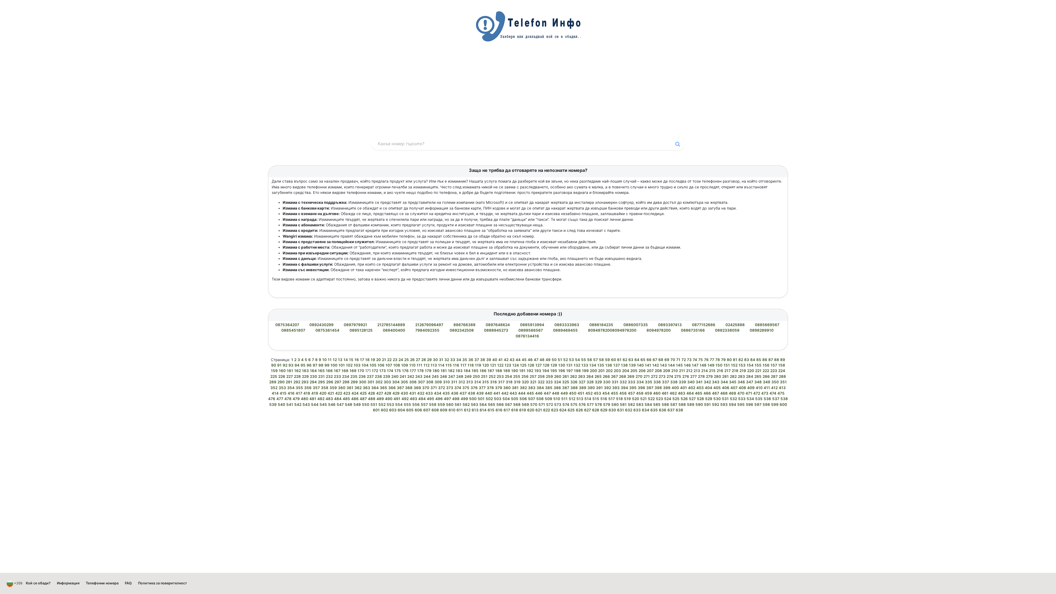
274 (670, 376)
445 (530, 393)
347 (749, 382)
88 (776, 360)
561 (458, 404)
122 (500, 365)
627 (587, 410)
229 (305, 376)
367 (400, 388)
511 (564, 399)
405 (717, 388)
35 (464, 360)
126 (531, 365)
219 (742, 371)
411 (767, 388)
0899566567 (531, 330)
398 (658, 388)
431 (412, 393)
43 (512, 360)
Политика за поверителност (162, 583)
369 (417, 388)
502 (489, 399)
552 (382, 404)
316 (493, 382)
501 (481, 399)
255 (516, 376)
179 (428, 371)
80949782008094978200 (612, 330)
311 (454, 382)
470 (740, 393)
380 (507, 388)
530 (717, 399)
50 (554, 360)
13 (340, 360)
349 (766, 382)
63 (630, 360)
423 (346, 393)
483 (329, 399)
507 (531, 399)
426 (371, 393)
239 (386, 376)
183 (459, 371)
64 (636, 360)
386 (557, 388)
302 (379, 382)
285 (757, 376)
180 (436, 371)
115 (449, 365)
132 (577, 365)
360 (341, 388)
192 (530, 371)
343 (715, 382)
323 (549, 382)
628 (595, 410)
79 (723, 360)
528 (700, 399)
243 (418, 376)
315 (485, 382)
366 (392, 388)
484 (338, 399)
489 (380, 399)
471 (749, 393)
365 (383, 388)
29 (429, 360)
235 (354, 376)
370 (425, 388)
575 (574, 404)
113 (434, 365)
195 (553, 371)
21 (384, 360)
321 (533, 382)
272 (654, 376)
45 (524, 360)
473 (764, 393)
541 (289, 404)
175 (397, 371)
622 (546, 410)
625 (571, 410)
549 (357, 404)
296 (329, 382)
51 (560, 360)
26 (412, 360)
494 (422, 399)
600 (783, 404)
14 (345, 360)
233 (337, 376)
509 (548, 399)
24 (400, 360)
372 (441, 388)
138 (624, 365)
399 (666, 388)
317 (501, 382)
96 (309, 365)
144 (671, 365)
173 (382, 371)
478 (288, 399)
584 (648, 404)
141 (648, 365)
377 (482, 388)
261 (565, 376)
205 (633, 371)
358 (324, 388)
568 (517, 404)
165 (321, 371)
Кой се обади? (38, 583)
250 (476, 376)
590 (699, 404)
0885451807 (293, 330)
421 (331, 393)
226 (281, 376)
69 (666, 360)
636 (662, 410)
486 (355, 399)
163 (305, 371)
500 (473, 399)
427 (379, 393)
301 (370, 382)
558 (432, 404)
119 (478, 365)
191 (522, 371)
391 (599, 388)
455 (614, 393)
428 (387, 393)
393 (616, 388)
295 (321, 382)
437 (463, 393)
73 (689, 360)
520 (635, 399)
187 (491, 371)
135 (600, 365)
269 (630, 376)
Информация (68, 583)
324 (557, 382)
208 (658, 371)
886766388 (464, 325)
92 (285, 365)
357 (316, 388)
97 (315, 365)
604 (401, 410)
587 (673, 404)
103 (357, 365)
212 (689, 371)
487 (363, 399)
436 (454, 393)
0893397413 (670, 325)
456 (623, 393)
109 (404, 365)
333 (631, 382)
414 (275, 393)
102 (349, 365)
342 (707, 382)
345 (732, 382)
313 (469, 382)
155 (758, 365)
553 (390, 404)
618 (514, 410)
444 (522, 393)
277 (693, 376)
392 (607, 388)
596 (749, 404)
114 (441, 365)
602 (384, 410)
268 (622, 376)
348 (758, 382)
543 (306, 404)
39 (488, 360)
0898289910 (762, 330)
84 (752, 360)
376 (474, 388)
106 (381, 365)
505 (514, 399)
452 (589, 393)
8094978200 (659, 330)
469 (732, 393)
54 (577, 360)
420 (322, 393)
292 (296, 382)
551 (373, 404)
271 (647, 376)
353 (282, 388)
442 (504, 393)
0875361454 (327, 330)
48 (542, 360)
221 (758, 371)
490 (388, 399)
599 (775, 404)
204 (625, 371)
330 (606, 382)
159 (274, 371)
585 (657, 404)
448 (555, 393)
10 (324, 360)
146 (687, 365)
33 (452, 360)
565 (491, 404)
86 (764, 360)
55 (583, 360)
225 (273, 376)
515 (595, 399)
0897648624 (498, 325)
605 (410, 410)
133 (584, 365)
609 (443, 410)
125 (523, 365)
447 (547, 393)
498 (456, 399)
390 (591, 388)
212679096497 (429, 325)
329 (598, 382)
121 (493, 365)
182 (451, 371)
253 (500, 376)
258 (541, 376)
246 (443, 376)
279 (709, 376)
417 (299, 393)
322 (541, 382)
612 (467, 410)
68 (660, 360)
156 (766, 365)
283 (741, 376)
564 (483, 404)
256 (525, 376)
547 (340, 404)
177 (413, 371)
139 (632, 365)
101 (342, 365)
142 (655, 365)
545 (323, 404)
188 (498, 371)
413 (782, 388)
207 (650, 371)
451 (581, 393)
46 (530, 360)
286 (766, 376)
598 (766, 404)
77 (712, 360)
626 (579, 410)
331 (615, 382)
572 (549, 404)
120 (485, 365)
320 (525, 382)
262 (573, 376)
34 (458, 360)
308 (429, 382)
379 (498, 388)
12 (335, 360)
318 (509, 382)
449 (564, 393)
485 (346, 399)
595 (741, 404)
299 (354, 382)
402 (691, 388)
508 (540, 399)
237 (370, 376)
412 (774, 388)
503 (497, 399)
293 (305, 382)
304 (396, 382)
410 (759, 388)
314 (477, 382)
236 (362, 376)
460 (657, 393)
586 (665, 404)
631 (620, 410)
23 (395, 360)
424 (355, 393)
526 (684, 399)
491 (397, 399)
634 (645, 410)
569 (525, 404)
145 (679, 365)
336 (657, 382)
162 (297, 371)
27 (418, 360)
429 (396, 393)
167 (337, 371)
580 (615, 404)
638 (679, 410)
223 (773, 371)
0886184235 (601, 325)
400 (675, 388)
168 (345, 371)
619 (522, 410)
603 (393, 410)
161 (290, 371)
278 (701, 376)
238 (378, 376)
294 (313, 382)
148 (703, 365)
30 (435, 360)
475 (781, 393)
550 (365, 404)
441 (496, 393)
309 (438, 382)
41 (500, 360)
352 (273, 388)
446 (539, 393)
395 (633, 388)
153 (742, 365)
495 (430, 399)
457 (631, 393)
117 (463, 365)
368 (409, 388)
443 (513, 393)
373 (449, 388)
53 (571, 360)
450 (572, 393)
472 (756, 393)
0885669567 (767, 325)
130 (561, 365)
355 (299, 388)
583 (640, 404)
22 (389, 360)
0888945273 (496, 330)
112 (427, 365)
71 (678, 360)
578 (598, 404)
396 (641, 388)
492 (405, 399)
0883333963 (567, 325)
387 (565, 388)
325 (565, 382)
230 (313, 376)
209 (666, 371)
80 (729, 360)
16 (356, 360)
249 (468, 376)
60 (613, 360)
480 (304, 399)
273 (662, 376)
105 (373, 365)
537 (775, 399)
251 (484, 376)
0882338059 (727, 330)
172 (375, 371)
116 (456, 365)
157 (774, 365)
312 (461, 382)
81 (735, 360)
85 (758, 360)
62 (625, 360)
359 (333, 388)
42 (506, 360)
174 (390, 371)
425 (363, 393)
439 (480, 393)
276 (685, 376)
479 (296, 399)
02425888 (735, 325)
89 (782, 360)
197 (569, 371)
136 (608, 365)
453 (597, 393)
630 (612, 410)
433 (429, 393)
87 (770, 360)
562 (466, 404)
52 (565, 360)
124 (515, 365)
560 (449, 404)
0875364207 (287, 325)
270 (639, 376)
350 (775, 382)
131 (569, 365)
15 (351, 360)
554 (399, 404)
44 (518, 360)
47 (536, 360)
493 (413, 399)
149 (711, 365)
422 (338, 393)
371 (433, 388)
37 (476, 360)
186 (483, 371)
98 (320, 365)
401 (683, 388)
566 (500, 404)
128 (546, 365)
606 (418, 410)
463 (681, 393)
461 (665, 393)
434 (437, 393)
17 (362, 360)
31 (441, 360)
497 (447, 399)
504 (506, 399)
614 (483, 410)
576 (582, 404)
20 (378, 360)
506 (523, 399)
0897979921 (356, 325)
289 (272, 382)
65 (642, 360)
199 (585, 371)
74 (695, 360)
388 (574, 388)
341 (699, 382)
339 (682, 382)
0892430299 (321, 325)
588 (682, 404)
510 (556, 399)
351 (783, 382)
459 (648, 393)
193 (537, 371)
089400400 (394, 330)
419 (314, 393)
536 (767, 399)
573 (557, 404)
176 (405, 371)
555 (407, 404)
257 (533, 376)
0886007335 (636, 325)
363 (366, 388)
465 (698, 393)
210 (674, 371)
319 (517, 382)
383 (531, 388)
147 (695, 365)
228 (297, 376)
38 (482, 360)
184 (467, 371)
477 (279, 399)
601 (376, 410)
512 (572, 399)
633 (637, 410)
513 (579, 399)
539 (273, 404)
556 (416, 404)
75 (700, 360)
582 (631, 404)
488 (371, 399)
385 (548, 388)
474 (772, 393)
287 (774, 376)
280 (717, 376)
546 (332, 404)
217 (727, 371)
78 (717, 360)
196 (561, 371)
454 (606, 393)
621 (538, 410)
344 (724, 382)
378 (490, 388)
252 (492, 376)
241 (403, 376)
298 (346, 382)
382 (523, 388)
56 (589, 360)
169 (353, 371)
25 (406, 360)
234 (345, 376)
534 (750, 399)
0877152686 (704, 325)
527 (692, 399)
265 (598, 376)
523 (659, 399)
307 (421, 382)
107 (389, 365)
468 (724, 393)
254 (508, 376)
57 (595, 360)
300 (362, 382)
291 (289, 382)
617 (507, 410)
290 (281, 382)
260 (557, 376)
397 (649, 388)
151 (727, 365)
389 (582, 388)
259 (549, 376)
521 (643, 399)
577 (590, 404)
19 (373, 360)
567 (508, 404)
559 (441, 404)
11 (330, 360)
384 (540, 388)
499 (464, 399)
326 (574, 382)
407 (734, 388)
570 (533, 404)
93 (290, 365)
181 (444, 371)
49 (548, 360)
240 (394, 376)
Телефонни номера (102, 583)
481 (312, 399)
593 (724, 404)
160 (282, 371)
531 (725, 399)
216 (720, 371)
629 (603, 410)
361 (349, 388)
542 (297, 404)
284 (749, 376)
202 (609, 371)
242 (410, 376)
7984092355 (427, 330)
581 (623, 404)
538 (784, 399)
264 (589, 376)
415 (283, 393)
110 (412, 365)
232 (329, 376)
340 (691, 382)
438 (471, 393)
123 (508, 365)
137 (616, 365)
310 (446, 382)
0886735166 (693, 330)
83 (746, 360)
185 (475, 371)
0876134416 (528, 336)
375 (465, 388)
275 (677, 376)
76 (706, 360)
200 (593, 371)
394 (624, 388)
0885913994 (532, 325)
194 (545, 371)
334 (640, 382)
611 (460, 410)
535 (759, 399)
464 (690, 393)
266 (606, 376)
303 (387, 382)
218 (735, 371)
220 (750, 371)
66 (649, 360)
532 (733, 399)
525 (676, 399)
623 (554, 410)
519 (627, 399)
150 (719, 365)
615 (491, 410)
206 (642, 371)
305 (404, 382)
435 (446, 393)
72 (683, 360)
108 (396, 365)
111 (419, 365)
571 (541, 404)
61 (619, 360)
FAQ (128, 583)
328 (590, 382)
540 (281, 404)
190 (514, 371)
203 (617, 371)
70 (672, 360)
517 (611, 399)
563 (474, 404)
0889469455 (566, 330)
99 (326, 365)
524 (667, 399)
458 (640, 393)
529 (708, 399)
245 (435, 376)
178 (420, 371)
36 (470, 360)
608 (435, 410)
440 (488, 393)
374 (457, 388)
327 (582, 382)
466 (707, 393)
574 (565, 404)
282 (733, 376)
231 (321, 376)
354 (291, 388)
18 (367, 360)
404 (708, 388)
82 (740, 360)
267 (614, 376)
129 (554, 365)
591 (707, 404)
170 (361, 371)
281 (725, 376)
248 (459, 376)
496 (439, 399)
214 (704, 371)
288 (782, 376)
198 (577, 371)
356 (308, 388)
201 (601, 371)
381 (515, 388)
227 (289, 376)
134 (592, 365)
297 (337, 382)
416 (291, 393)
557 (424, 404)
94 (297, 365)
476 (271, 399)
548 (348, 404)
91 (279, 365)
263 (581, 376)
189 (506, 371)
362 (358, 388)
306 (413, 382)
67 (655, 360)
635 (654, 410)
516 (603, 399)
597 (757, 404)
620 (530, 410)
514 (587, 399)
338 (674, 382)
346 (741, 382)
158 (781, 365)
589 (690, 404)
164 (313, 371)
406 (725, 388)
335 (648, 382)
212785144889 (391, 325)
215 (712, 371)
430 (404, 393)
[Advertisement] (528, 94)
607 (426, 410)
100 (334, 365)
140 (640, 365)
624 (562, 410)
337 (665, 382)
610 (452, 410)
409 (751, 388)
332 (623, 382)
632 (628, 410)
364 (375, 388)
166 (329, 371)
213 (697, 371)
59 (607, 360)
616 (499, 410)
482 (320, 399)
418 (306, 393)
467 (715, 393)
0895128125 (361, 330)
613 (475, 410)
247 (451, 376)
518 (619, 399)
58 (601, 360)
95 (303, 365)
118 (471, 365)
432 (420, 393)
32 (446, 360)
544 (314, 404)
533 (742, 399)
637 (671, 410)
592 (715, 404)
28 (423, 360)
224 (781, 371)
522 (651, 399)
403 (700, 388)
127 (538, 365)
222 (766, 371)
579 (606, 404)
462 (673, 393)
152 (734, 365)
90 (273, 365)
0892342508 (462, 330)
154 (750, 365)
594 (732, 404)
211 (682, 371)
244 (427, 376)
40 (494, 360)
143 (663, 365)
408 (742, 388)
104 (365, 365)
